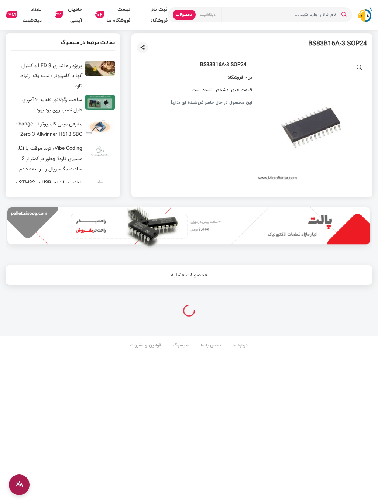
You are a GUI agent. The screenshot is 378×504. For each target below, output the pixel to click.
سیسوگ (181, 345)
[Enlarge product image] (359, 68)
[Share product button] (142, 47)
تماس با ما (211, 345)
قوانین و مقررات (145, 345)
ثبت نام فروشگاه (159, 14)
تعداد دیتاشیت (24, 14)
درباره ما (240, 345)
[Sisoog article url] (63, 76)
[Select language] (19, 484)
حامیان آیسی (68, 14)
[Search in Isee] (344, 14)
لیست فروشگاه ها (113, 14)
